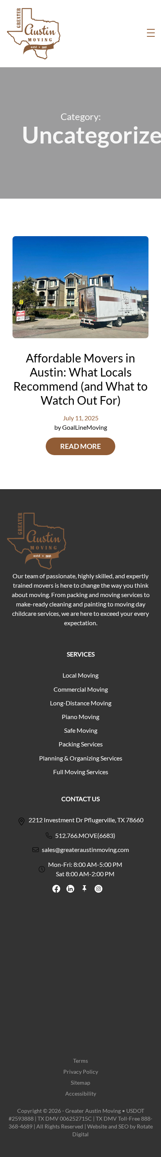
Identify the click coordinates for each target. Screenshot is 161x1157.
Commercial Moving (81, 689)
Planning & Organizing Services (80, 758)
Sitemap (80, 1082)
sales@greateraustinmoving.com (85, 849)
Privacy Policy (80, 1071)
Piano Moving (80, 716)
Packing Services (81, 744)
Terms (80, 1060)
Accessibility (80, 1093)
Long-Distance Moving (80, 703)
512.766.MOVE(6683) (85, 835)
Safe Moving (80, 730)
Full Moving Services (80, 771)
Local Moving (80, 675)
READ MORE (80, 446)
